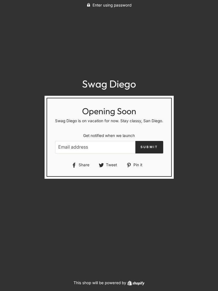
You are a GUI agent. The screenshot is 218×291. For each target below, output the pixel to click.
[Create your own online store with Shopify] (135, 282)
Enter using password (112, 5)
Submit (149, 147)
